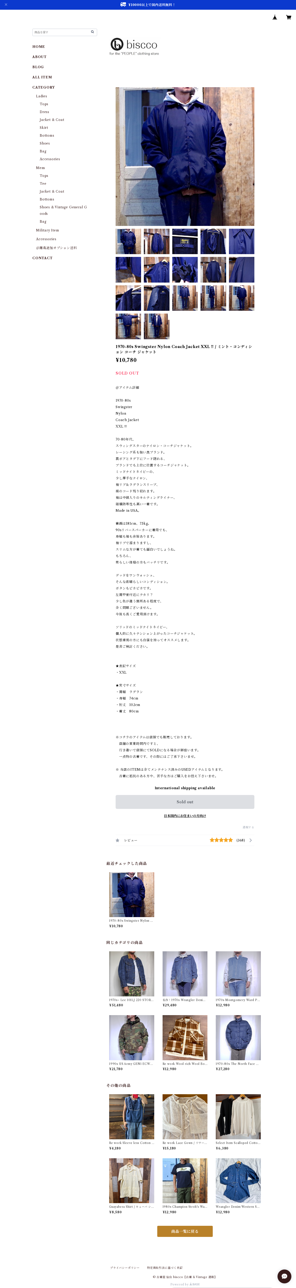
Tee (43, 184)
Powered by (180, 1284)
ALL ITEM (42, 77)
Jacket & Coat (52, 120)
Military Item (47, 230)
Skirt (44, 128)
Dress (44, 112)
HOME (38, 47)
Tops (44, 104)
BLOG (38, 67)
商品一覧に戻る (185, 1231)
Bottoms (47, 135)
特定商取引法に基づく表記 (165, 1268)
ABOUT (39, 57)
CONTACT (42, 258)
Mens (40, 168)
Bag (43, 151)
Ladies (43, 96)
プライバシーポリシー (125, 1268)
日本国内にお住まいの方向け (185, 816)
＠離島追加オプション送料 (56, 248)
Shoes (45, 143)
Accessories (50, 159)
